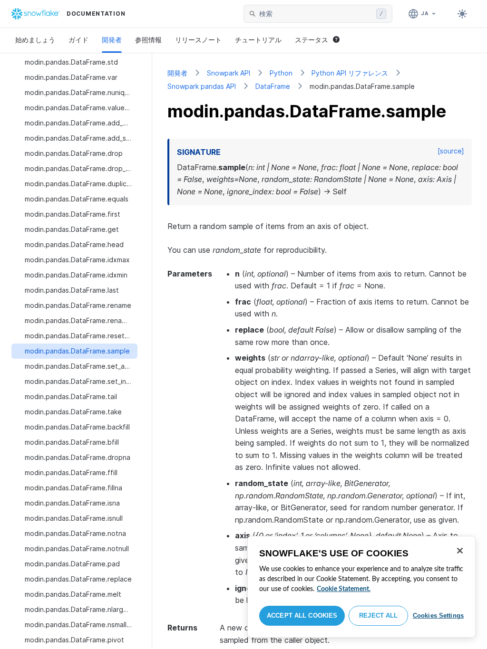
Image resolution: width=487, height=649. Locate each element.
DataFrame (272, 86)
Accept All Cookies (302, 615)
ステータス (311, 40)
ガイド (78, 40)
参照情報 (148, 40)
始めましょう (35, 40)
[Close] (459, 550)
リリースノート (198, 40)
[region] (361, 587)
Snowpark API (228, 73)
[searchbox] (315, 13)
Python (281, 73)
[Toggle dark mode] (462, 13)
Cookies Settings (438, 615)
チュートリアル (258, 40)
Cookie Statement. (343, 589)
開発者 (112, 40)
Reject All (378, 615)
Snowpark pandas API (201, 86)
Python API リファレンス (350, 73)
